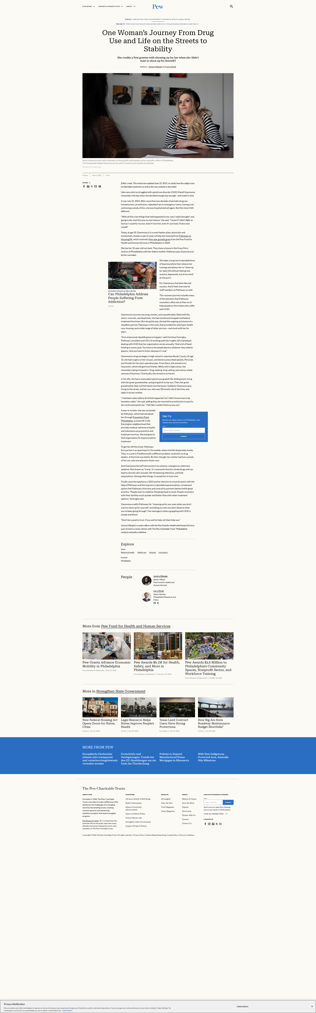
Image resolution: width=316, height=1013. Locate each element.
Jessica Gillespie (160, 576)
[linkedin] (88, 186)
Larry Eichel (158, 591)
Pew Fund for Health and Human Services (135, 626)
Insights (165, 795)
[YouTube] (220, 823)
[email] (95, 186)
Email (164, 426)
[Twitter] (217, 824)
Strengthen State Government (120, 691)
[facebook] (83, 186)
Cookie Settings (242, 1006)
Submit (183, 436)
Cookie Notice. (67, 1010)
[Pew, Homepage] (158, 6)
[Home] (103, 788)
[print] (99, 186)
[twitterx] (92, 186)
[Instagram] (209, 823)
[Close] (312, 1006)
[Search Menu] (232, 6)
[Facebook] (205, 823)
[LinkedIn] (213, 823)
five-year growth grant (160, 239)
